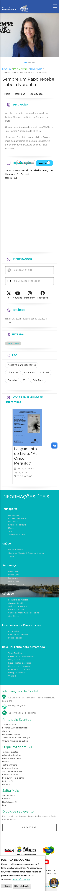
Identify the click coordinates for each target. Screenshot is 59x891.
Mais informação (21, 879)
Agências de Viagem (17, 606)
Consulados (13, 631)
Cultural (44, 373)
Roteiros (6, 785)
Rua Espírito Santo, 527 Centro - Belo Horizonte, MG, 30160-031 (29, 699)
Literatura (36, 69)
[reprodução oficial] (29, 35)
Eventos (6, 69)
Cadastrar (29, 827)
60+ (25, 380)
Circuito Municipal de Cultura (15, 741)
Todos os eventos (10, 752)
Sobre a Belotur (9, 795)
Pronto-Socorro (15, 550)
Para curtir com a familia (13, 778)
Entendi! (6, 886)
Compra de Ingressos (27, 281)
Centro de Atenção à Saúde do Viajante (26, 553)
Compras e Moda (10, 775)
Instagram (29, 297)
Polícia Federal (15, 638)
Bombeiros (13, 578)
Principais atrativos (17, 673)
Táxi (10, 531)
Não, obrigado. (22, 886)
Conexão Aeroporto (17, 518)
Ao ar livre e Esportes (12, 771)
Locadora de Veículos (18, 600)
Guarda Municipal (16, 585)
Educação (29, 373)
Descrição (20, 94)
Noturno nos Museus (11, 734)
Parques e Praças (10, 768)
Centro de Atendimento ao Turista (23, 613)
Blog (4, 805)
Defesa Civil (13, 581)
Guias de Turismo (16, 610)
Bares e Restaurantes (11, 758)
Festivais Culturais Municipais (15, 728)
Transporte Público (16, 534)
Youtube (17, 297)
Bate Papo (38, 380)
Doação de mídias (16, 660)
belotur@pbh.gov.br (16, 706)
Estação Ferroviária (17, 525)
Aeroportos (13, 515)
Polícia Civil (13, 575)
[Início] (15, 5)
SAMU (11, 556)
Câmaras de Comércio (18, 635)
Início (7, 94)
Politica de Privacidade (51, 872)
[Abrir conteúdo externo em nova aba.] (25, 163)
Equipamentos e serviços (19, 663)
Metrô (11, 528)
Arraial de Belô (9, 725)
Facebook (43, 297)
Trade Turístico (15, 653)
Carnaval (6, 731)
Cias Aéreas (13, 616)
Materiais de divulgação (19, 666)
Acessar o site (23, 270)
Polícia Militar (14, 572)
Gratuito (12, 380)
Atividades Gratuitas (11, 755)
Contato (6, 799)
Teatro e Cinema (9, 765)
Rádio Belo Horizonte (26, 713)
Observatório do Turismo (19, 669)
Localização (36, 94)
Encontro (22, 69)
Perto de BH (7, 781)
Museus (5, 762)
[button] (25, 62)
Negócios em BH (9, 802)
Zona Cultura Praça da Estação (16, 738)
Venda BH (12, 676)
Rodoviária (13, 521)
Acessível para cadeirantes (22, 365)
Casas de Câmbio (16, 603)
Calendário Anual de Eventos (21, 656)
